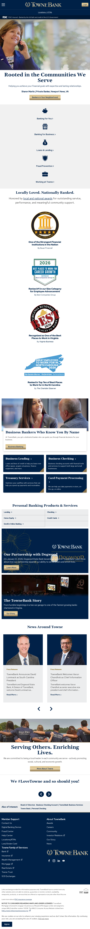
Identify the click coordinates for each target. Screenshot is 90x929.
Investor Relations (56, 835)
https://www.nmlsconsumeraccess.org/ (16, 911)
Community (52, 831)
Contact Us (7, 823)
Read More (11, 695)
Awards (50, 823)
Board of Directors (28, 805)
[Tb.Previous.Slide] (39, 709)
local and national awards (37, 198)
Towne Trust (7, 872)
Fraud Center (8, 831)
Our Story (10, 613)
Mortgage (7, 864)
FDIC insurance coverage (23, 899)
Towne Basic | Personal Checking (33, 808)
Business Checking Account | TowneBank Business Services (59, 805)
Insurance (7, 855)
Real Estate (8, 868)
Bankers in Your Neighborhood (45, 97)
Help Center (7, 835)
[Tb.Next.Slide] (51, 709)
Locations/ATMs (9, 839)
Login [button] (85, 5)
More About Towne (45, 769)
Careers (50, 827)
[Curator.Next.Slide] (49, 794)
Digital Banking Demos (11, 827)
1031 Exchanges (8, 876)
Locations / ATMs (45, 12)
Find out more (43, 919)
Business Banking (15, 447)
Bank (5, 851)
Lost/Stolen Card (9, 843)
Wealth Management (12, 859)
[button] (3, 4)
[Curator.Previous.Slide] (41, 794)
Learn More (11, 567)
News (49, 843)
